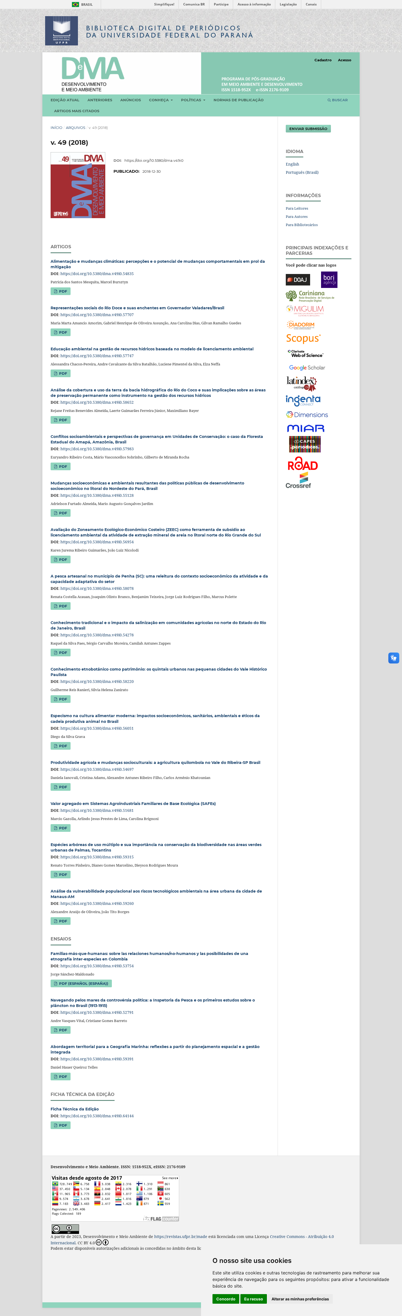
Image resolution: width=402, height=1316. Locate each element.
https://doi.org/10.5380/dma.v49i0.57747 (97, 355)
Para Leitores (297, 208)
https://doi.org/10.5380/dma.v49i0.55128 (97, 495)
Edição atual (65, 100)
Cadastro (323, 60)
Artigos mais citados (76, 111)
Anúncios (130, 100)
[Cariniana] (310, 295)
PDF (62, 291)
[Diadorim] (300, 324)
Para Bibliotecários (302, 224)
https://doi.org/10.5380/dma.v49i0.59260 (97, 903)
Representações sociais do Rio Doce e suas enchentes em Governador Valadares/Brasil (137, 307)
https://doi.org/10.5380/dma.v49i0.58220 (97, 681)
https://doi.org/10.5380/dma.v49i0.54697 (97, 769)
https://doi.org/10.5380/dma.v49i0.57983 (97, 448)
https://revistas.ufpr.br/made (180, 1236)
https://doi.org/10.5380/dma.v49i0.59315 (97, 856)
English (292, 164)
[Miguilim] (305, 310)
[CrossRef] (298, 479)
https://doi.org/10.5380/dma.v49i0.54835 (97, 273)
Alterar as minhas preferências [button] (300, 1299)
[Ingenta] (303, 400)
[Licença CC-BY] (65, 1228)
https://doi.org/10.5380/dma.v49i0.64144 (97, 1115)
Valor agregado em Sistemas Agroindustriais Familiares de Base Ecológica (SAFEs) (133, 803)
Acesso (344, 60)
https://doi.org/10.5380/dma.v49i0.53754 (97, 965)
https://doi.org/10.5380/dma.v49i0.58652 (97, 402)
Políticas (191, 100)
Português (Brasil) (302, 172)
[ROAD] (302, 462)
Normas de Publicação (239, 100)
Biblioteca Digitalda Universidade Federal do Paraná (170, 31)
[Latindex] (302, 383)
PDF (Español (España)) (83, 983)
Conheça (159, 100)
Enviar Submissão (308, 128)
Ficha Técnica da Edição (75, 1109)
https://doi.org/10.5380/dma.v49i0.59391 (97, 1058)
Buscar (339, 100)
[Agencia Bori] (329, 279)
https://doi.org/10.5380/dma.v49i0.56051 (97, 728)
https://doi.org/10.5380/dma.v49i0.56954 (97, 541)
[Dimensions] (307, 414)
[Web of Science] (306, 352)
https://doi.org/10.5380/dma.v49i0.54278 (97, 634)
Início (56, 127)
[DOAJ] (298, 279)
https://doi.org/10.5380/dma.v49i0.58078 (97, 588)
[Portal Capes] (305, 443)
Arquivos (75, 127)
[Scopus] (304, 338)
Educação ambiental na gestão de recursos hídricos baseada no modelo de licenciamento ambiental (152, 349)
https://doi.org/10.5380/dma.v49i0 (153, 160)
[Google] (307, 367)
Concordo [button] (225, 1299)
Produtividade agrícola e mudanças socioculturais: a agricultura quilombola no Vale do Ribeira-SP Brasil (155, 762)
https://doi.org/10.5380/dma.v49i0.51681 (97, 810)
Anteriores (100, 100)
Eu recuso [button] (253, 1299)
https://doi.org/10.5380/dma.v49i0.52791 (97, 1012)
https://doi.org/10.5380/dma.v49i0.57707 (97, 314)
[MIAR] (306, 428)
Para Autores (297, 216)
